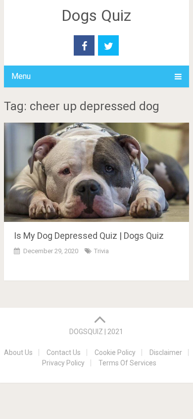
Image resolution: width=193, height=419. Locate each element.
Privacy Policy (63, 363)
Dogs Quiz (96, 15)
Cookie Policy (115, 352)
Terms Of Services (127, 363)
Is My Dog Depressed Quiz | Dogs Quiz (89, 235)
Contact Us (64, 352)
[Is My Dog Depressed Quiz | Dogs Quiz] (96, 172)
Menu (21, 76)
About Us (18, 352)
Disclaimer (165, 352)
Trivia (101, 251)
